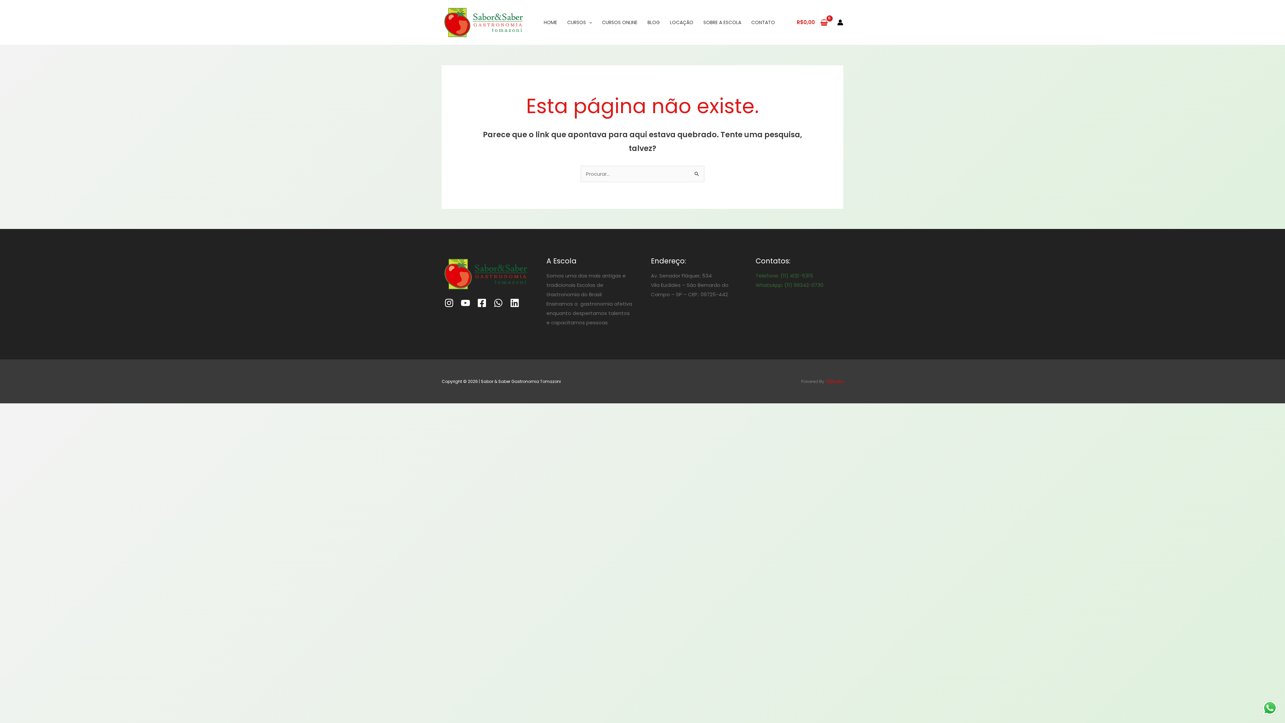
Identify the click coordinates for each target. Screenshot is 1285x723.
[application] (589, 22)
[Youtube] (465, 303)
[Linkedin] (514, 303)
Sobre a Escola (722, 22)
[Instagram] (449, 303)
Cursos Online (619, 22)
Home (550, 22)
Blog (654, 22)
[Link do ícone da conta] (840, 22)
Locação (681, 22)
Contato (763, 22)
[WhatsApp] (498, 303)
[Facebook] (482, 303)
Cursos (576, 22)
